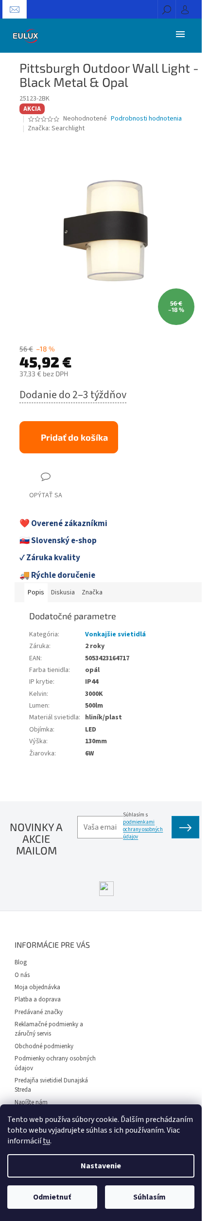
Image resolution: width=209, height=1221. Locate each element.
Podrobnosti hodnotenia (146, 118)
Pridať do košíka (74, 437)
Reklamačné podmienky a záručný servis (49, 1029)
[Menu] (180, 33)
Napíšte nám (31, 1102)
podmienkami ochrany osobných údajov (143, 829)
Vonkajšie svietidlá (115, 634)
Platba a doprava (38, 999)
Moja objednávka (37, 987)
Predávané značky (39, 1012)
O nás (22, 975)
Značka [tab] (92, 592)
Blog (21, 962)
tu (46, 1141)
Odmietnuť (52, 1197)
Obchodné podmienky (44, 1046)
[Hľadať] (166, 9)
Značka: (56, 128)
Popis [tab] (36, 592)
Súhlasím (149, 1197)
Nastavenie (101, 1165)
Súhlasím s (143, 825)
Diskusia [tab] (63, 592)
